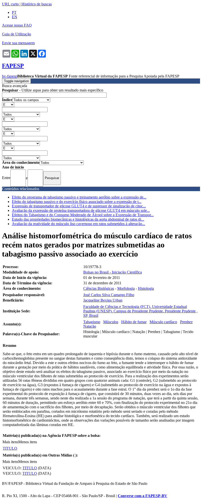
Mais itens (10, 442)
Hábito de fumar (134, 322)
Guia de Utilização (16, 34)
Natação (89, 326)
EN (14, 17)
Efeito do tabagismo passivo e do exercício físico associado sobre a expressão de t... (76, 201)
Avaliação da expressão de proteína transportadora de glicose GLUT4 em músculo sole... (81, 210)
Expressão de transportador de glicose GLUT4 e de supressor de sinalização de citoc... (79, 206)
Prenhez (186, 322)
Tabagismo (91, 322)
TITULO (10, 448)
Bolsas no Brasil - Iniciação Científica (112, 272)
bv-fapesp (9, 76)
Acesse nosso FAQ (17, 25)
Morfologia (126, 288)
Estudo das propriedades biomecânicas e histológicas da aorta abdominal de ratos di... (78, 219)
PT (14, 12)
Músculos (110, 322)
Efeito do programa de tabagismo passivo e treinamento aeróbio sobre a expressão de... (79, 197)
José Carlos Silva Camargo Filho (108, 295)
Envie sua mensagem (18, 43)
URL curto (10, 4)
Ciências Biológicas (98, 288)
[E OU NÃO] (8, 104)
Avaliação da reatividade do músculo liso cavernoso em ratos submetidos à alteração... (78, 224)
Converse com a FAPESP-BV (142, 496)
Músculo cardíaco (163, 322)
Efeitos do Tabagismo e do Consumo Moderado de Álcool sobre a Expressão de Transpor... (83, 215)
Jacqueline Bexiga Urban (102, 300)
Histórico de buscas (36, 4)
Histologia (146, 288)
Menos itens (27, 442)
